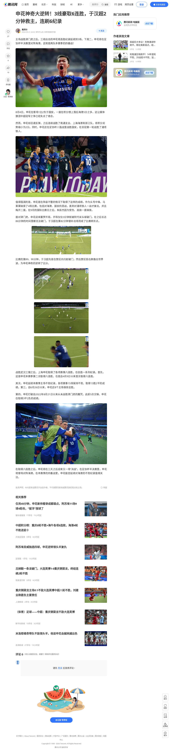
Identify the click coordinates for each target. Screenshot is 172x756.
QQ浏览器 (89, 736)
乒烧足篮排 (20, 537)
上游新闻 (19, 602)
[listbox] (61, 571)
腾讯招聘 (73, 736)
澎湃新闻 (19, 645)
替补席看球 (20, 515)
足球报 (18, 559)
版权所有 (65, 747)
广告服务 (64, 736)
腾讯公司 (58, 747)
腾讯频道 (98, 736)
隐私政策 (48, 736)
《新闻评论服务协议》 (52, 654)
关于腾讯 (19, 736)
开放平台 (56, 736)
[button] (149, 24)
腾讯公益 (81, 736)
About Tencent (29, 736)
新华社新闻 (20, 623)
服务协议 (40, 736)
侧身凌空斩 (20, 580)
